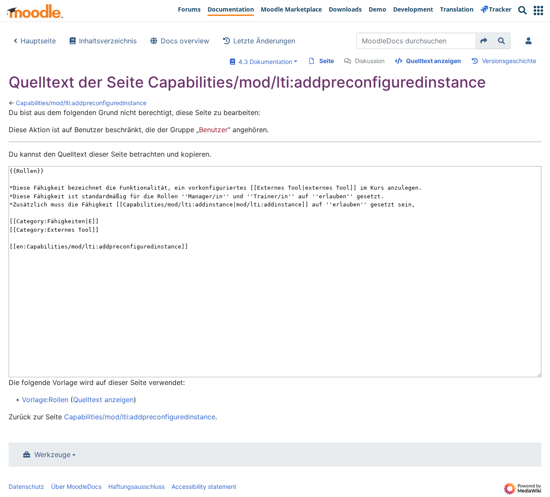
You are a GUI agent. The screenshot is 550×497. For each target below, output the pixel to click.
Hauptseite (38, 40)
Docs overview (185, 40)
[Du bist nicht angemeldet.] (530, 40)
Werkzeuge (52, 454)
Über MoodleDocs (76, 486)
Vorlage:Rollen (45, 399)
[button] (538, 10)
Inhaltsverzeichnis (108, 40)
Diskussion (370, 60)
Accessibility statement (203, 486)
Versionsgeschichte (509, 60)
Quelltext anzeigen (433, 60)
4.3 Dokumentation (263, 61)
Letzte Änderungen (264, 40)
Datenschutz (26, 486)
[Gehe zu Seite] (484, 41)
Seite (326, 60)
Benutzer (213, 129)
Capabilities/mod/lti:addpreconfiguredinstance (81, 102)
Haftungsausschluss (136, 486)
